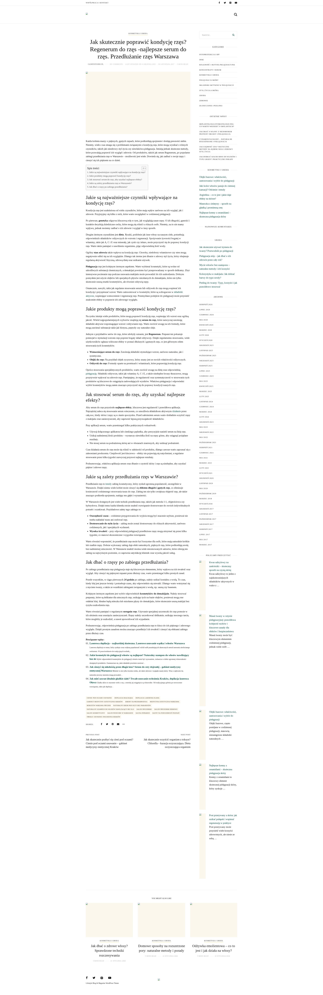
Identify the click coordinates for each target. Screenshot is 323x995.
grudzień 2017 (206, 509)
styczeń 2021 (206, 473)
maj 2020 (203, 488)
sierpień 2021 (205, 447)
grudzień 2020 (206, 478)
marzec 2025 (205, 391)
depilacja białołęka (124, 698)
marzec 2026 (205, 330)
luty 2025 (204, 396)
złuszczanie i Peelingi (210, 106)
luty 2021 (204, 468)
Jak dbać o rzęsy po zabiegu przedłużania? (108, 187)
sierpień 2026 (205, 304)
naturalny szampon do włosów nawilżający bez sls (110, 709)
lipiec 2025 (204, 371)
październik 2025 (207, 356)
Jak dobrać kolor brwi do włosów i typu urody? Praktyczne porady (217, 158)
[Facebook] (219, 3)
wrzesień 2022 (206, 432)
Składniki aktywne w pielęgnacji (216, 85)
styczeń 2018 (206, 504)
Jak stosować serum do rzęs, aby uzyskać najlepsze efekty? (115, 179)
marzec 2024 (205, 412)
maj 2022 (203, 437)
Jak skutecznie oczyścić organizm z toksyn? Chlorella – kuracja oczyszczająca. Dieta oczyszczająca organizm (167, 743)
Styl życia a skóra (209, 90)
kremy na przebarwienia (136, 701)
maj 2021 (203, 458)
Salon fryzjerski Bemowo (165, 709)
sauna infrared (143, 713)
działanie (176, 411)
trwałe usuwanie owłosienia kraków (103, 717)
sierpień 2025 (205, 366)
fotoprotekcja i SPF (209, 55)
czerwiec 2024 (206, 407)
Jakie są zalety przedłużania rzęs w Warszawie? (110, 183)
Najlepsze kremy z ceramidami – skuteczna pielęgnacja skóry (220, 769)
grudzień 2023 (206, 422)
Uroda (202, 95)
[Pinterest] (112, 724)
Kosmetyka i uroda (138, 33)
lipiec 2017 (204, 534)
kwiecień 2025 (206, 386)
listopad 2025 (206, 350)
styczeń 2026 (206, 340)
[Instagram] (230, 3)
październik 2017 (207, 519)
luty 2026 (204, 335)
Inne (201, 60)
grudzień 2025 (206, 345)
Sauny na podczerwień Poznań (166, 713)
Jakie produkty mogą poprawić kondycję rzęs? (110, 176)
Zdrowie (203, 101)
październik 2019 (207, 494)
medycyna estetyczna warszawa (164, 701)
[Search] (233, 35)
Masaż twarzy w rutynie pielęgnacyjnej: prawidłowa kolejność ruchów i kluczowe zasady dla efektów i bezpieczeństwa (222, 624)
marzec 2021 (205, 463)
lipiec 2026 (204, 310)
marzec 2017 (205, 545)
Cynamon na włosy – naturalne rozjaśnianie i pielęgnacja (215, 140)
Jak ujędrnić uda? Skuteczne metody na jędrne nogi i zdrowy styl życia (216, 149)
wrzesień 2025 (206, 361)
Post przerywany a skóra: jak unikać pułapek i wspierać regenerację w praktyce (223, 819)
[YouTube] (236, 3)
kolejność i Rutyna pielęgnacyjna (217, 65)
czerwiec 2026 (206, 315)
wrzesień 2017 (206, 524)
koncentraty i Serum (210, 70)
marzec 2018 (205, 499)
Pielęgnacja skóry (208, 80)
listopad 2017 (206, 514)
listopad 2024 (206, 402)
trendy (108, 484)
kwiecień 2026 (206, 325)
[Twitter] (225, 3)
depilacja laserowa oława (147, 698)
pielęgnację (91, 373)
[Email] (118, 724)
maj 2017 (203, 539)
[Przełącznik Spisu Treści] (142, 168)
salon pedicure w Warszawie (120, 713)
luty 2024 (204, 417)
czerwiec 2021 (206, 453)
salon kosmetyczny (96, 713)
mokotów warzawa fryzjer (99, 705)
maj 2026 (203, 320)
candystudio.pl (95, 64)
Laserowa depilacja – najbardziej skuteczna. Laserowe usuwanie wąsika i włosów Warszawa (137, 643)
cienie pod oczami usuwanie (99, 698)
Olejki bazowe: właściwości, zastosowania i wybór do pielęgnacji (222, 716)
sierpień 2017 (205, 529)
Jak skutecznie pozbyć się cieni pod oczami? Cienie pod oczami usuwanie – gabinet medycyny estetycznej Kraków (109, 743)
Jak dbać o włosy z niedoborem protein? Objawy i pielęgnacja (215, 133)
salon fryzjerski (144, 709)
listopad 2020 (206, 483)
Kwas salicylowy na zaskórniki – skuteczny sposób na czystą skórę (220, 566)
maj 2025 (203, 381)
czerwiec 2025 (206, 376)
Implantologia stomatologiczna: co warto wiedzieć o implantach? (216, 125)
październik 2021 (207, 442)
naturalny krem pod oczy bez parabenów (132, 705)
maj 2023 (203, 427)
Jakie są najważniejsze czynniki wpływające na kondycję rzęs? (117, 172)
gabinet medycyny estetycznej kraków (105, 701)
